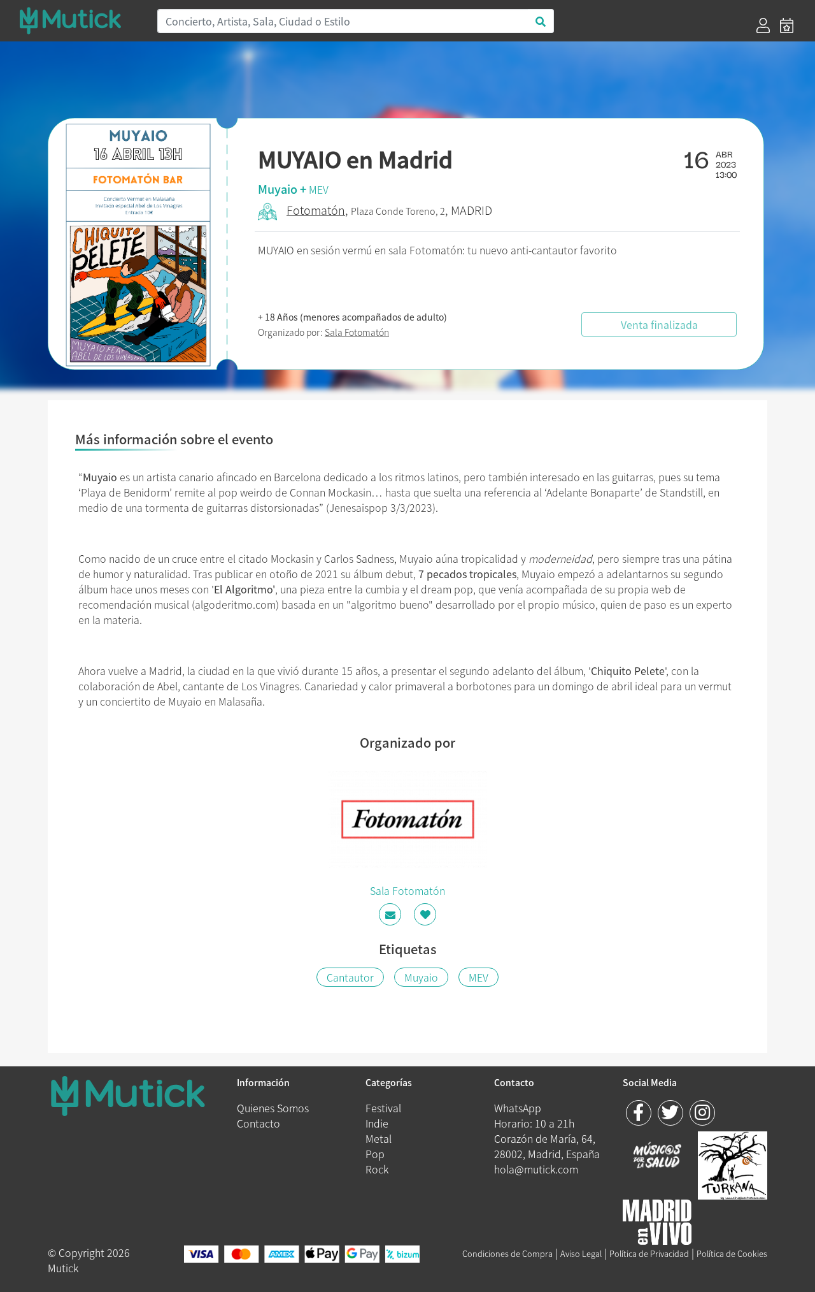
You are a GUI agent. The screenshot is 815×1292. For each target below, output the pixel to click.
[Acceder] (763, 25)
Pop (375, 1153)
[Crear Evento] (786, 25)
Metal (378, 1138)
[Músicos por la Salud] (657, 1156)
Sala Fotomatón (357, 332)
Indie (376, 1123)
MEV (319, 189)
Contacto (258, 1123)
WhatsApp (517, 1107)
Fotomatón (316, 210)
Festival (383, 1107)
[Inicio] (80, 20)
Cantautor (350, 977)
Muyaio (421, 977)
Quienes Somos (273, 1107)
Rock (376, 1169)
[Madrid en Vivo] (732, 1163)
